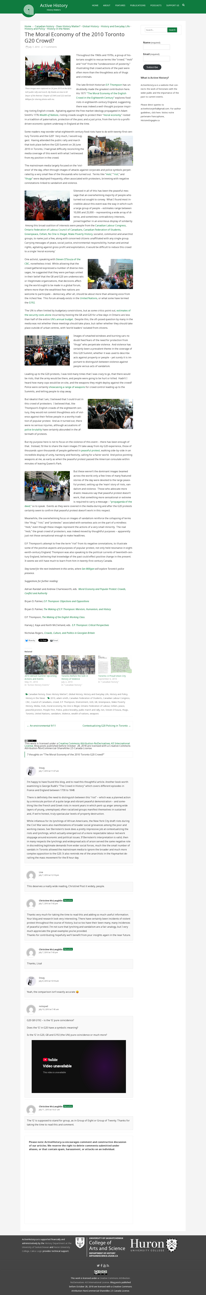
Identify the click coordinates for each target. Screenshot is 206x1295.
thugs (28, 178)
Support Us (172, 5)
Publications (138, 5)
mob (108, 174)
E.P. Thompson (114, 84)
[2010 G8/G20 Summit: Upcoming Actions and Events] (41, 664)
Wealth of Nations (49, 115)
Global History (90, 26)
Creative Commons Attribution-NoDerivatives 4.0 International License (77, 744)
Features (120, 5)
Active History (54, 5)
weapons (94, 713)
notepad (43, 1006)
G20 (91, 702)
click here (156, 112)
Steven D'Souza (113, 709)
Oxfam (43, 234)
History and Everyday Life (115, 26)
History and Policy (35, 28)
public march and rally (89, 709)
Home (95, 5)
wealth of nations (80, 713)
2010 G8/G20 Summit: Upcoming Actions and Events (41, 677)
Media (37, 705)
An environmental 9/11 (41, 725)
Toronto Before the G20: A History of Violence (74, 677)
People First (49, 709)
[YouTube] (104, 1265)
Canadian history (44, 26)
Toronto (30, 713)
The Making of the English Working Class (63, 617)
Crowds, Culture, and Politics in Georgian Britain (69, 633)
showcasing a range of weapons (67, 387)
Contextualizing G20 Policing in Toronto (107, 725)
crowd (56, 702)
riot (116, 174)
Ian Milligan (88, 568)
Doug (41, 767)
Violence (66, 713)
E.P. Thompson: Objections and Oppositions (66, 601)
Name (151, 42)
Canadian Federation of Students (102, 229)
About (106, 5)
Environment (82, 702)
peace (121, 705)
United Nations (88, 298)
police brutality (33, 429)
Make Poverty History (80, 234)
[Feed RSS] (108, 1265)
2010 (52, 698)
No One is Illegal (57, 234)
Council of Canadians (70, 229)
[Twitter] (98, 1265)
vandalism (56, 713)
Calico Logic (36, 1251)
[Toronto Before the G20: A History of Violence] (78, 664)
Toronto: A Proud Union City (112, 675)
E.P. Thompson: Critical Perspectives (90, 625)
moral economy (112, 115)
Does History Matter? (68, 26)
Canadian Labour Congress (110, 225)
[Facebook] (101, 1265)
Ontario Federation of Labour (41, 229)
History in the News (58, 28)
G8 (96, 702)
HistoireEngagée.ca (150, 120)
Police (59, 709)
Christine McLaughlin (50, 900)
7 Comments (50, 46)
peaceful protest (90, 450)
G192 (32, 302)
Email (151, 54)
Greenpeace (31, 234)
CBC (28, 702)
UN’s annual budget (61, 319)
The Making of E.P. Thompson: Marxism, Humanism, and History (77, 609)
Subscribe (152, 67)
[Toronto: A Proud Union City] (115, 664)
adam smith (62, 698)
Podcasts (156, 5)
